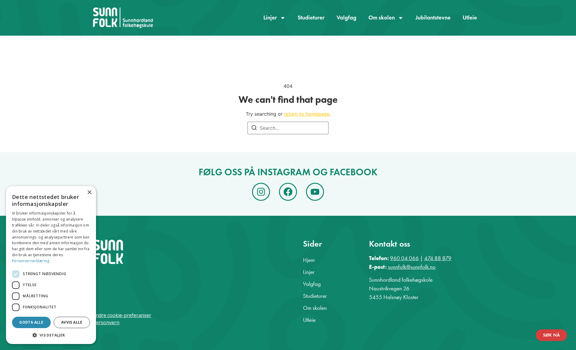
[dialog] (51, 265)
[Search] (254, 128)
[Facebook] (288, 192)
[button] (51, 335)
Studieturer (311, 17)
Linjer (270, 17)
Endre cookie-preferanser (122, 315)
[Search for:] (288, 128)
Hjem (309, 260)
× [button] (89, 192)
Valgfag (346, 17)
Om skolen (381, 17)
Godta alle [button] (31, 322)
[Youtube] (315, 192)
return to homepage (306, 114)
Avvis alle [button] (71, 322)
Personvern (106, 322)
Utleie (470, 17)
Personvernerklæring (31, 260)
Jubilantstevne (433, 17)
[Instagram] (261, 192)
